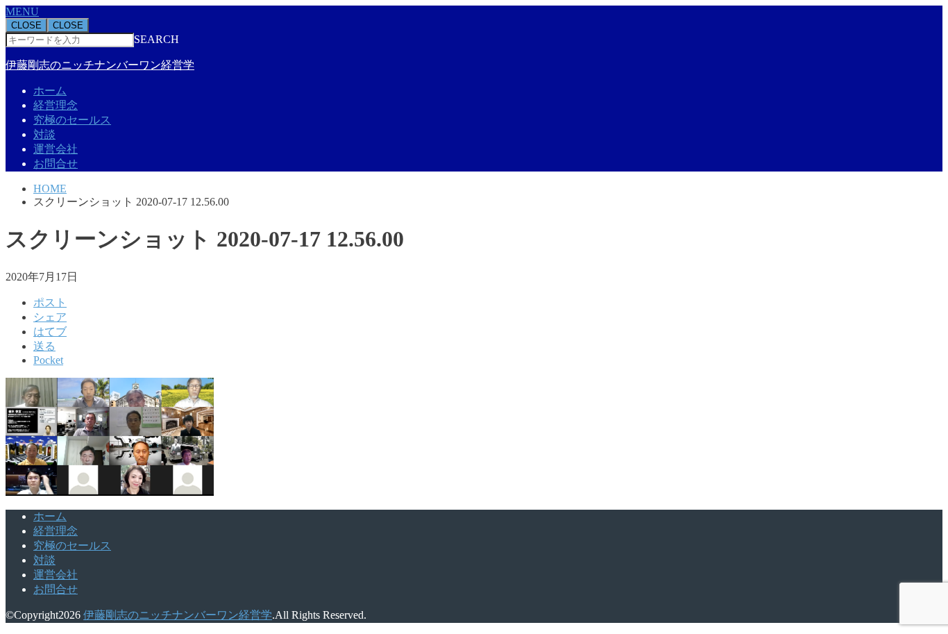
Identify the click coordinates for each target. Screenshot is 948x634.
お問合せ (55, 163)
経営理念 (55, 105)
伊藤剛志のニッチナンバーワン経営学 (100, 65)
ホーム (50, 91)
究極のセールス (72, 120)
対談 (44, 134)
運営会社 (55, 149)
